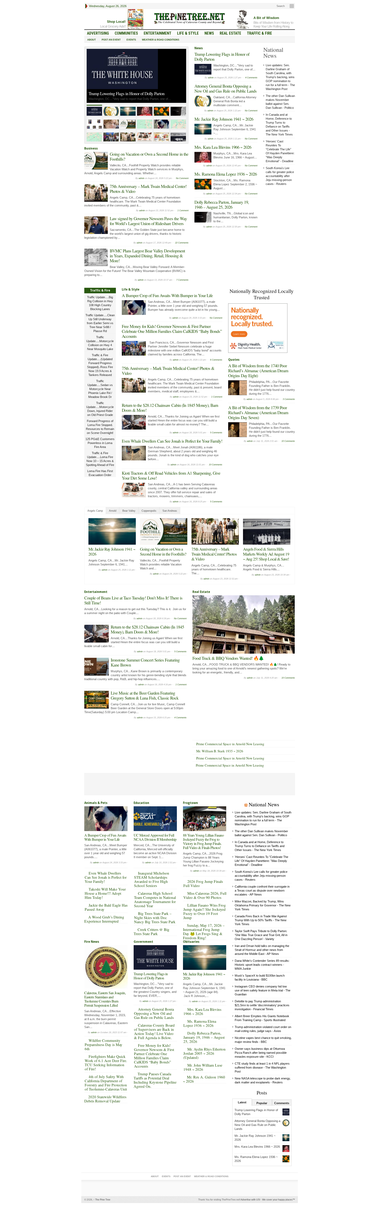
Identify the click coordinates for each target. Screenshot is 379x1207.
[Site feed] (292, 6)
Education (141, 803)
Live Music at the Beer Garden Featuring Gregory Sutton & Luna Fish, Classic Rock (144, 695)
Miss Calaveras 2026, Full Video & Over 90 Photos (204, 895)
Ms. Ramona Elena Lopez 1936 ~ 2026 (225, 174)
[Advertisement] (257, 471)
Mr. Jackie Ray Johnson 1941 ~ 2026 (223, 119)
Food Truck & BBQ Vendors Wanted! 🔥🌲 (228, 658)
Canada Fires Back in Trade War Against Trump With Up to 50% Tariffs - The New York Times (261, 920)
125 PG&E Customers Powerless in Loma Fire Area (99, 443)
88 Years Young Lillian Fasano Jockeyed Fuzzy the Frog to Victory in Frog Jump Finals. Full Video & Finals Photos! (203, 841)
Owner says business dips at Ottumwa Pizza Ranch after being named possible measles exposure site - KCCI (261, 1052)
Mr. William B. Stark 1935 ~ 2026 (219, 751)
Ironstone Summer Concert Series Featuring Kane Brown (145, 662)
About (91, 39)
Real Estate (230, 33)
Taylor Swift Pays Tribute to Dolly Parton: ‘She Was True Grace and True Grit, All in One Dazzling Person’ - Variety (261, 935)
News (209, 33)
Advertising (98, 33)
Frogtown (190, 803)
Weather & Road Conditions (160, 39)
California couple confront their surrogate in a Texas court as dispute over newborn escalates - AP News (262, 890)
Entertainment (157, 33)
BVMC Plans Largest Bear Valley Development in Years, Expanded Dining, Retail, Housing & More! (147, 255)
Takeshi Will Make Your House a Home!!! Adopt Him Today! (105, 893)
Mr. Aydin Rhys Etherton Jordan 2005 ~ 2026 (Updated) (204, 1053)
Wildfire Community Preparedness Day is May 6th (103, 1044)
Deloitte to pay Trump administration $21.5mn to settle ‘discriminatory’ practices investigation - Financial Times (262, 1005)
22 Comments (182, 242)
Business (91, 148)
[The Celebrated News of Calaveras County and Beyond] (189, 18)
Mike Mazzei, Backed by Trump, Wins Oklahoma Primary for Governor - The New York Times (263, 905)
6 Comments (216, 360)
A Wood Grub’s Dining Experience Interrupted (104, 919)
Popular (261, 1103)
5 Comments (216, 432)
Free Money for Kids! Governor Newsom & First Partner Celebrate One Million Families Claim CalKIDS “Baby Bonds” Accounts (172, 331)
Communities (126, 33)
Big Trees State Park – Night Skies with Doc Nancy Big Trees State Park (154, 917)
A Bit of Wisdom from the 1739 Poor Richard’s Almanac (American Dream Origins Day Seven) (258, 412)
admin (141, 178)
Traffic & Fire (259, 33)
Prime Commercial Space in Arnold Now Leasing (230, 744)
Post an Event (111, 39)
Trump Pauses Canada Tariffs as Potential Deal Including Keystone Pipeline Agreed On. (155, 1080)
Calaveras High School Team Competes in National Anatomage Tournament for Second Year (155, 899)
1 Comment (183, 210)
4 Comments (251, 77)
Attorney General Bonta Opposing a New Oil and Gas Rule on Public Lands (135, 87)
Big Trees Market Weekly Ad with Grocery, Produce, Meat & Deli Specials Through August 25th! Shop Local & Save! (163, 556)
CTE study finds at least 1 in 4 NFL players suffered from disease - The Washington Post (262, 1067)
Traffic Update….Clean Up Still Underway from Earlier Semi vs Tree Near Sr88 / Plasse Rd (100, 323)
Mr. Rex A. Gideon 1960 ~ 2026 (204, 1079)
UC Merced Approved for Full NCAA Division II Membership (155, 837)
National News (264, 804)
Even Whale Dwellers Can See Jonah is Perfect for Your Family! (172, 441)
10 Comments (215, 464)
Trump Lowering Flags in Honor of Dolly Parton (221, 56)
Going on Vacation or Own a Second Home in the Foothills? (149, 156)
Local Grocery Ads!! (113, 26)
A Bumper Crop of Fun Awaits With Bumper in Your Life (167, 295)
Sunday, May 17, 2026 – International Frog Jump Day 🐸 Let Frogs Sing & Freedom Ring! (204, 931)
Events (131, 39)
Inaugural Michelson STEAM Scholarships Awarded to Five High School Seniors (151, 879)
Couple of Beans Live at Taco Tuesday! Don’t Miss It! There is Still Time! (267, 554)
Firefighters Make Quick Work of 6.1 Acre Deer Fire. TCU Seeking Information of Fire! (106, 1062)
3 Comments (289, 399)
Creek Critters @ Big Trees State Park (151, 931)
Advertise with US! (250, 1199)
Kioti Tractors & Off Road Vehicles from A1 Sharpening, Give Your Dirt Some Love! (171, 475)
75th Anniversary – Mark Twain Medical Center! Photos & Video (148, 188)
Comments (281, 1103)
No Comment (182, 178)
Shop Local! (116, 22)
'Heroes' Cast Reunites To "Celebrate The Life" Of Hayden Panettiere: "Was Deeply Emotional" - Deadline (261, 860)
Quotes (233, 360)
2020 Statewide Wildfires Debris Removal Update (105, 1098)
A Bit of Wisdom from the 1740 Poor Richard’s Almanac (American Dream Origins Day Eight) (258, 370)
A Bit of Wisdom (266, 18)
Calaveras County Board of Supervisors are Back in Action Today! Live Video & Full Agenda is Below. (154, 1031)
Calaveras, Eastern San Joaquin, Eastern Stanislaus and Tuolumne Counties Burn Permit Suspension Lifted (105, 999)
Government (143, 942)
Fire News (91, 942)
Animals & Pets (95, 803)
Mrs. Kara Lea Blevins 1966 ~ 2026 (222, 147)
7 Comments (182, 280)
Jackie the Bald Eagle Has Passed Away (106, 907)
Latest (242, 1102)
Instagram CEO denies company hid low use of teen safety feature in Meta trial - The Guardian (262, 990)
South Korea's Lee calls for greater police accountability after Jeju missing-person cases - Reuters (280, 176)
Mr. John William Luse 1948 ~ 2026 (202, 1067)
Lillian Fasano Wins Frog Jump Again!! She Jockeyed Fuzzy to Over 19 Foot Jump (204, 911)
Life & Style (188, 33)
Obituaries (191, 942)
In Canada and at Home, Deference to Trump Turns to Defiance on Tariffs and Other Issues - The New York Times (259, 846)
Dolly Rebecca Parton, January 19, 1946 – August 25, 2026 (221, 204)
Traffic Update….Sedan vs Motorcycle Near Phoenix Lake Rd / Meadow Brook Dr (100, 389)
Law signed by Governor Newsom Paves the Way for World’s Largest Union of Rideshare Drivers (148, 221)
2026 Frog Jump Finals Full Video (203, 883)
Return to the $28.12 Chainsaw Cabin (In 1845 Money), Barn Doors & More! (170, 407)
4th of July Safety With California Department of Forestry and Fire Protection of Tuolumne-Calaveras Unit (106, 1083)
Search (280, 6)
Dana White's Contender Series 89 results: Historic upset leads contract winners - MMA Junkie (262, 964)
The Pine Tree (101, 1199)
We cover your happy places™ (278, 1199)
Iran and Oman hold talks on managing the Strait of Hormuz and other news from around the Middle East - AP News (262, 949)
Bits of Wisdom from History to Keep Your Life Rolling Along (273, 24)
